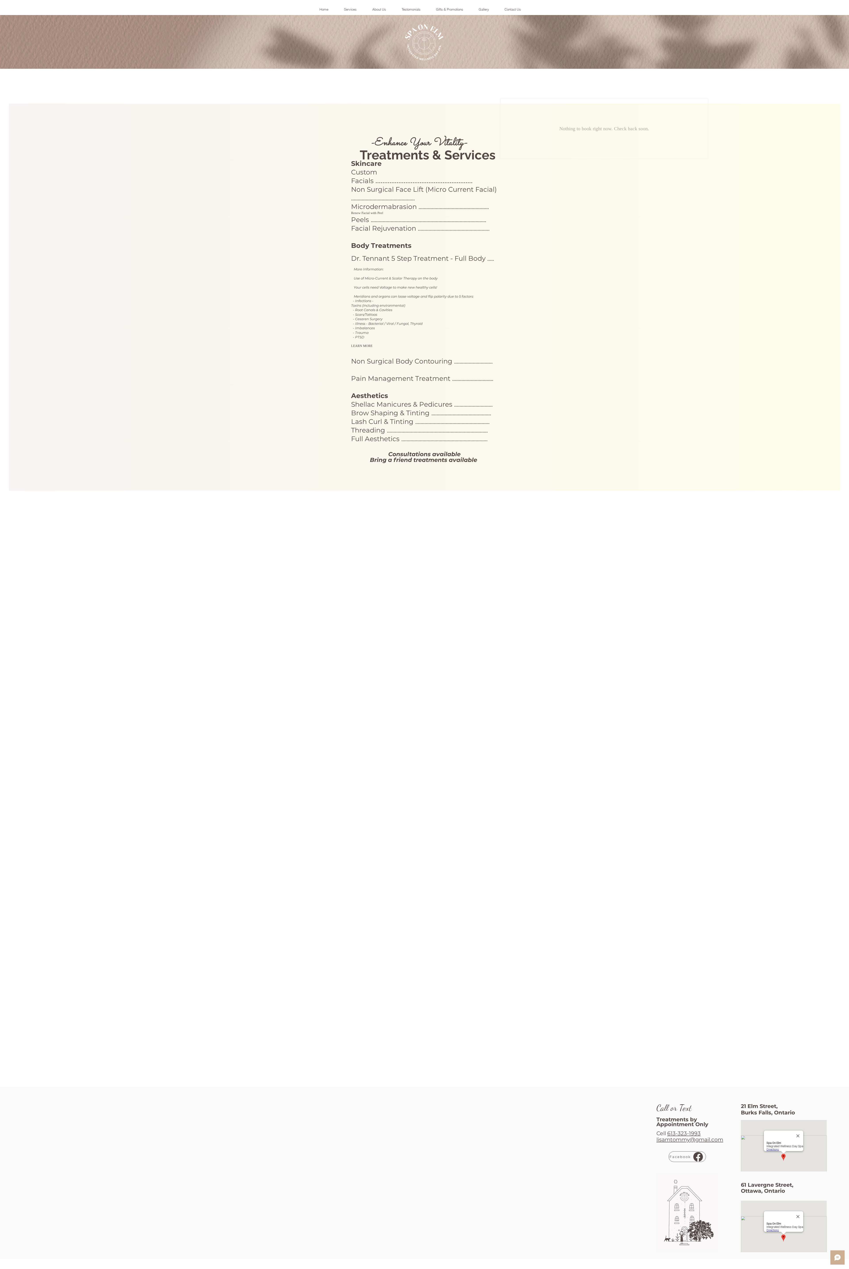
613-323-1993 (684, 1133)
